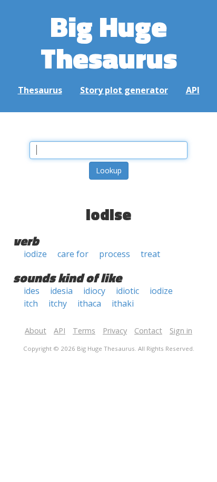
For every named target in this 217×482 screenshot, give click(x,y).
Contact (148, 331)
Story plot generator (124, 90)
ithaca (89, 303)
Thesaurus (40, 90)
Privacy (115, 331)
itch (31, 303)
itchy (57, 303)
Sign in (181, 331)
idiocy (94, 291)
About (35, 331)
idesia (61, 291)
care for (72, 254)
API (193, 90)
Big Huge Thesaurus (109, 42)
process (114, 254)
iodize (35, 254)
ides (32, 291)
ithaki (123, 303)
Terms (84, 331)
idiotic (127, 291)
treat (150, 254)
